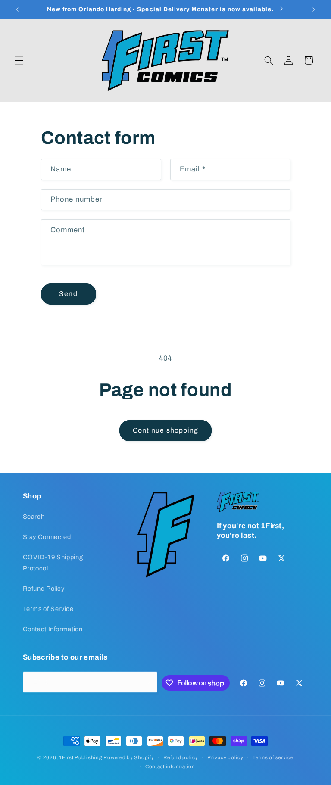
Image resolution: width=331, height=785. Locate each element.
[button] (19, 60)
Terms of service (273, 757)
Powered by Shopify (128, 757)
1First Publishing (80, 757)
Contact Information (53, 629)
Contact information (170, 766)
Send (68, 293)
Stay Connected (47, 536)
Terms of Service (48, 608)
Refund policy (180, 757)
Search (34, 516)
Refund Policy (44, 588)
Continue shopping (165, 430)
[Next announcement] (313, 9)
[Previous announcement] (17, 9)
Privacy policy (225, 757)
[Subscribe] (147, 681)
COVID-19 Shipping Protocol (53, 563)
